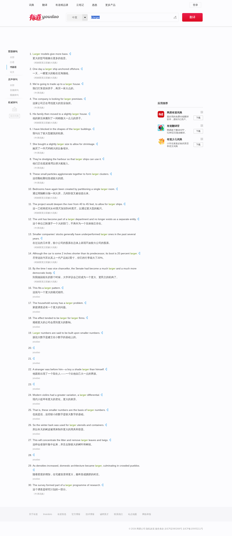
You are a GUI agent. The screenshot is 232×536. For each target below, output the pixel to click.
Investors (47, 514)
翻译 (44, 4)
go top (14, 109)
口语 (12, 62)
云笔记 (80, 4)
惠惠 (94, 4)
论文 (12, 72)
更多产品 (110, 4)
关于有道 (33, 514)
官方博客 (76, 514)
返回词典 (14, 116)
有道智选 (61, 514)
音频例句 (14, 90)
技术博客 (90, 514)
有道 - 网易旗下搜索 (44, 17)
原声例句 (13, 79)
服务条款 (159, 528)
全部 (12, 57)
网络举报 (146, 514)
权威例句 (13, 102)
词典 (31, 4)
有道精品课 (61, 4)
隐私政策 (150, 528)
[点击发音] (70, 54)
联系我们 (118, 514)
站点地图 (132, 514)
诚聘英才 (104, 514)
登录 (195, 4)
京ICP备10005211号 (193, 528)
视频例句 (14, 95)
